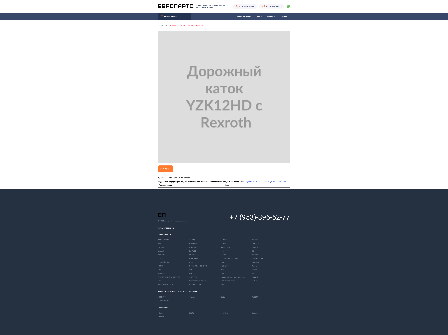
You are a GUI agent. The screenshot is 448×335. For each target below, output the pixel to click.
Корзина (284, 16)
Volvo (191, 270)
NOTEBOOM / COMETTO (198, 266)
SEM (253, 251)
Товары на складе (243, 16)
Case (222, 251)
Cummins (255, 262)
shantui (161, 251)
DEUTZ (191, 273)
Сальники (255, 243)
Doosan (223, 255)
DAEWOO (192, 251)
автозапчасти (163, 240)
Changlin (255, 247)
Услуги (259, 16)
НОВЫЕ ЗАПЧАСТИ (165, 285)
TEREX (254, 281)
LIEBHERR (224, 266)
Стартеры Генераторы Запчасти (232, 277)
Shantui (161, 317)
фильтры (192, 240)
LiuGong (192, 255)
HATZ (191, 262)
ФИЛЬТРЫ (193, 277)
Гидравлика (225, 247)
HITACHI (161, 247)
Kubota (254, 266)
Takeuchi (161, 255)
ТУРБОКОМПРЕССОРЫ (229, 258)
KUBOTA (255, 297)
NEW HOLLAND (195, 285)
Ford (159, 281)
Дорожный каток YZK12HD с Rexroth (186, 25)
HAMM (254, 270)
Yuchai (222, 285)
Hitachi (160, 313)
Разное (223, 243)
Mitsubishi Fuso (164, 262)
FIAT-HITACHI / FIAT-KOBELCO (169, 277)
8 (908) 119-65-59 (278, 182)
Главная (162, 25)
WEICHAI (255, 255)
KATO (160, 243)
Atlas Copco (162, 273)
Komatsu (223, 240)
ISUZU (160, 258)
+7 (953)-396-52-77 (246, 6)
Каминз (255, 240)
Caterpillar (193, 243)
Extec (222, 273)
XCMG (160, 266)
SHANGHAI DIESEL (165, 301)
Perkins (223, 262)
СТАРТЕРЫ (193, 258)
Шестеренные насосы (197, 281)
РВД (253, 273)
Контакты (271, 16)
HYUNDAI (192, 247)
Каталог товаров (170, 16)
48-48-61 (266, 182)
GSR (159, 270)
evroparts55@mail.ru (274, 6)
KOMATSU (162, 297)
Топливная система (227, 281)
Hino (222, 270)
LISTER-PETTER (257, 258)
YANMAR (255, 277)
